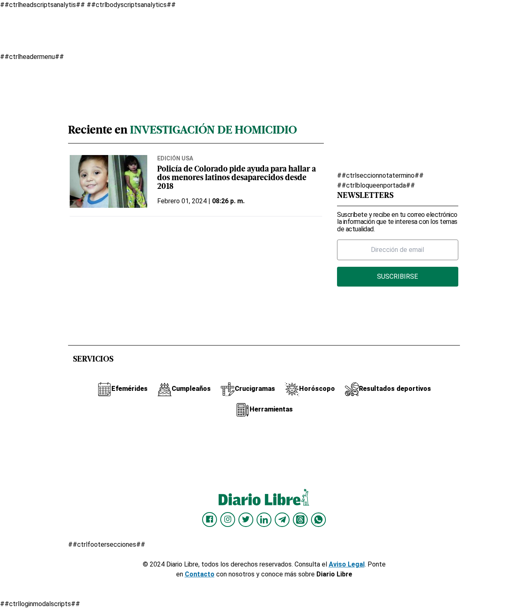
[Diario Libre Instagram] (227, 519)
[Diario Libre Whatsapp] (318, 520)
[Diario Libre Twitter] (245, 520)
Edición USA (175, 158)
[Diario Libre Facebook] (209, 519)
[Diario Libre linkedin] (264, 520)
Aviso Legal (347, 564)
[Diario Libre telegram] (282, 520)
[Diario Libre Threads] (300, 520)
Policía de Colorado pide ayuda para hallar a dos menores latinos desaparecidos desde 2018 (236, 178)
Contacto (199, 574)
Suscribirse (397, 276)
